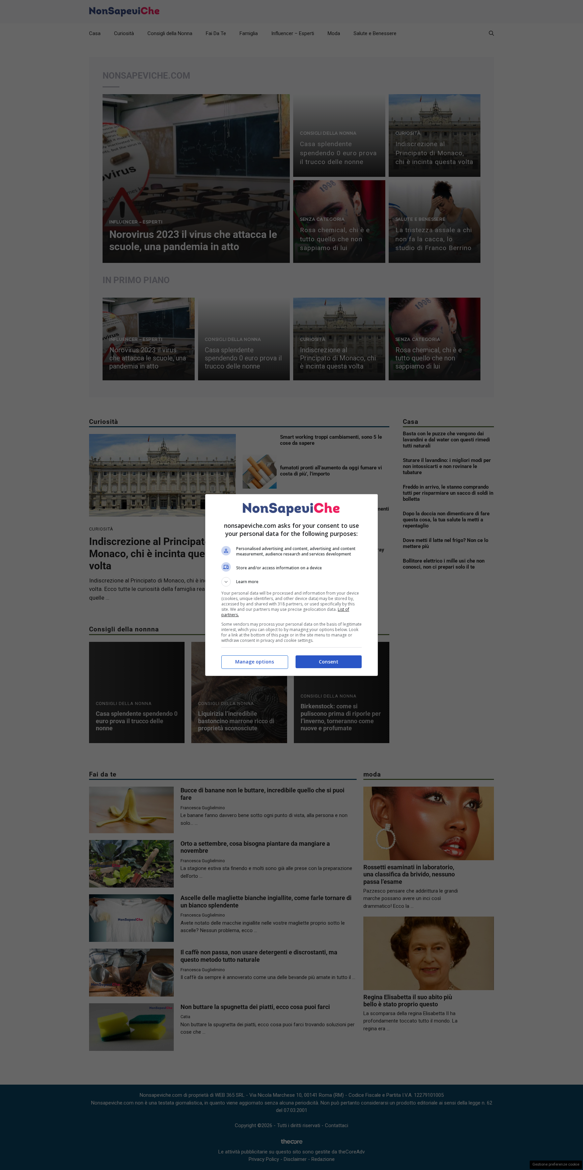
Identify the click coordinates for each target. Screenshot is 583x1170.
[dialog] (291, 585)
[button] (291, 582)
